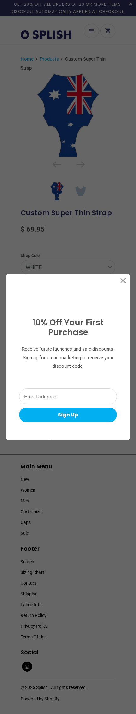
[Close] (123, 280)
